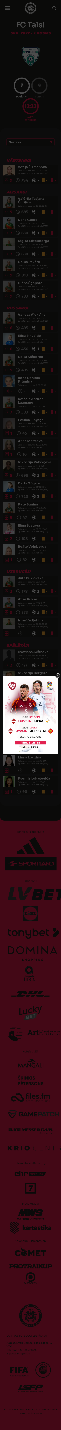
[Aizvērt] (58, 676)
